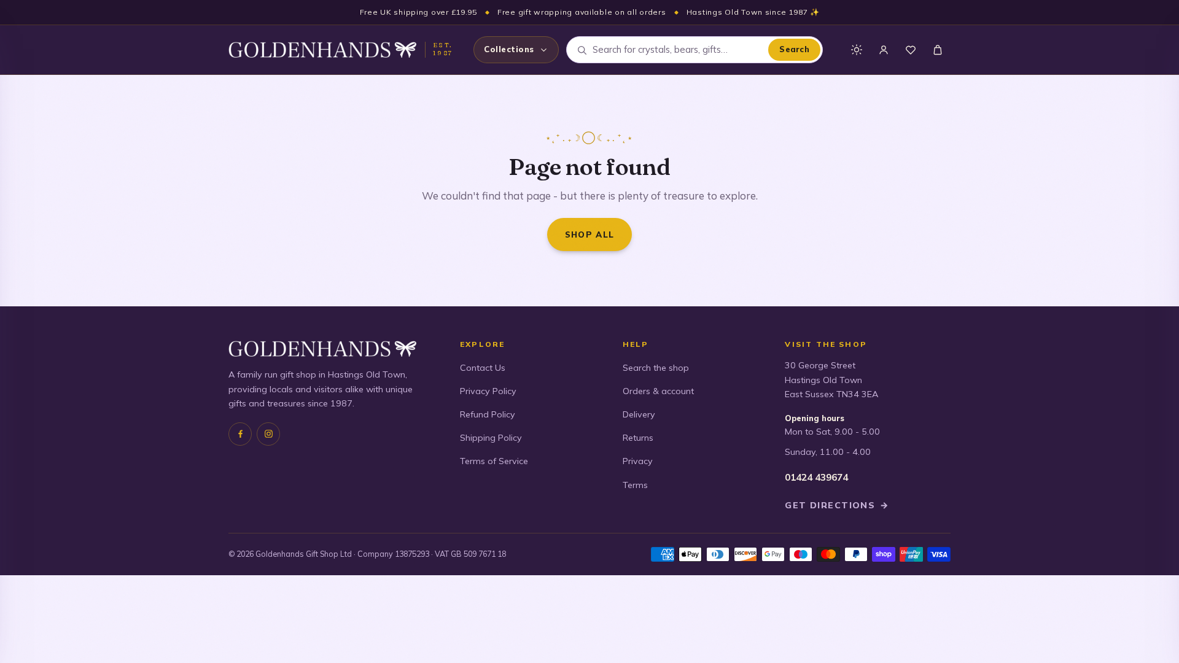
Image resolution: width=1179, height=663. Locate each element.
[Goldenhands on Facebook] (240, 434)
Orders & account (658, 391)
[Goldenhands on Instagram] (268, 434)
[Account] (884, 50)
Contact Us (482, 367)
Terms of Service (494, 461)
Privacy (638, 461)
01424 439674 (816, 477)
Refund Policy (487, 414)
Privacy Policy (488, 391)
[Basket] (938, 50)
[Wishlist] (911, 50)
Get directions (837, 505)
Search (794, 49)
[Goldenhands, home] (322, 50)
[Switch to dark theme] (857, 50)
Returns (638, 437)
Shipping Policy (491, 437)
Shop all (590, 234)
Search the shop (656, 367)
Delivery (639, 414)
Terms (635, 484)
